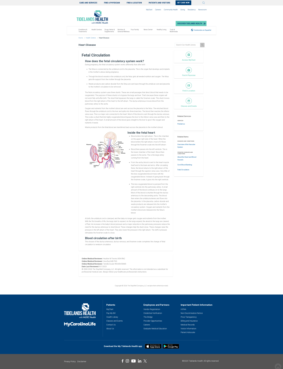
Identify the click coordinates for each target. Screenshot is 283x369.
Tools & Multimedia (174, 30)
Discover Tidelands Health (189, 23)
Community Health (171, 10)
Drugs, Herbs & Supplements (110, 30)
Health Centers (97, 29)
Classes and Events (114, 321)
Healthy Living (161, 29)
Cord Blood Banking (184, 165)
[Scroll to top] (278, 364)
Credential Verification (152, 313)
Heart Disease (104, 38)
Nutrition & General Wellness (124, 30)
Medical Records (188, 325)
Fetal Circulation (183, 170)
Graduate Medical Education (155, 329)
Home (80, 38)
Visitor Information (188, 329)
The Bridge (148, 317)
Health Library (112, 317)
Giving (182, 10)
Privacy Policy (70, 361)
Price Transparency (189, 317)
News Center (148, 29)
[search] (187, 45)
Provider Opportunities (152, 321)
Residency (192, 10)
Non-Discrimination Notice (192, 313)
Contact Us (111, 325)
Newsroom (202, 10)
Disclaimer (81, 361)
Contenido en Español (202, 30)
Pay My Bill (110, 313)
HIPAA (183, 309)
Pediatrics (181, 124)
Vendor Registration (151, 309)
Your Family (135, 29)
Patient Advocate (188, 332)
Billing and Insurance (189, 321)
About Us (110, 329)
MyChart (149, 10)
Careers (158, 10)
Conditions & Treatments (82, 30)
